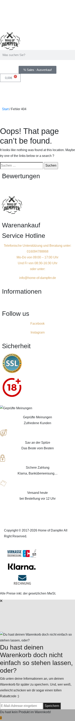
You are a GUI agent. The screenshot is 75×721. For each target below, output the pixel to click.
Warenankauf (21, 225)
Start (5, 109)
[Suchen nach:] (21, 165)
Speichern (52, 706)
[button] (37, 302)
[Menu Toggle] (37, 120)
